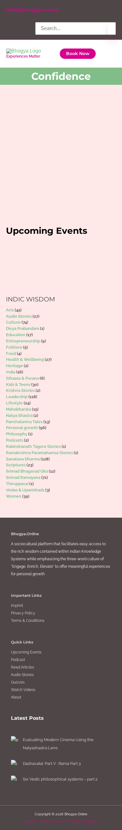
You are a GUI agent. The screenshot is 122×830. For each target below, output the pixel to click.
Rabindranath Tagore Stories (33, 446)
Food (11, 353)
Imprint (17, 605)
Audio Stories (19, 316)
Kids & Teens (18, 384)
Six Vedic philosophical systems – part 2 (60, 779)
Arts (10, 310)
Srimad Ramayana (23, 477)
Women (13, 496)
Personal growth (59, 180)
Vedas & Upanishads (25, 490)
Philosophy (16, 434)
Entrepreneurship (23, 341)
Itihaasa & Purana (22, 378)
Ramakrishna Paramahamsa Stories (39, 452)
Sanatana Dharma (23, 459)
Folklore (14, 347)
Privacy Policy (23, 613)
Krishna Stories (20, 390)
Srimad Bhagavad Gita (27, 471)
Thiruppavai (17, 483)
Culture (13, 322)
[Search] (111, 30)
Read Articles (22, 667)
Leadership (33, 180)
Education (15, 334)
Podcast (18, 660)
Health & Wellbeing (25, 359)
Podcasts (14, 440)
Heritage (14, 365)
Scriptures (16, 465)
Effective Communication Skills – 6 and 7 (54, 154)
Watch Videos (23, 690)
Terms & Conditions (27, 620)
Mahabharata (18, 409)
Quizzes (18, 682)
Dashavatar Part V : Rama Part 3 (52, 763)
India (10, 372)
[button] (78, 54)
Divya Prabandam (22, 328)
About (16, 697)
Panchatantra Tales (24, 421)
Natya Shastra (19, 415)
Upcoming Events (26, 652)
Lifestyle (14, 403)
